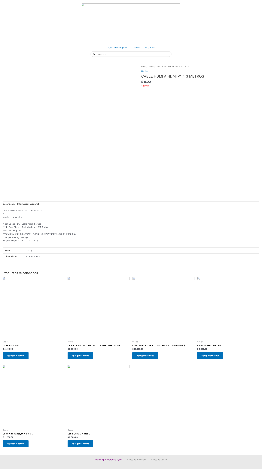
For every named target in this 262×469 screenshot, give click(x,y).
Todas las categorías (117, 47)
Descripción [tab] (9, 204)
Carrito (136, 47)
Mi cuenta (149, 47)
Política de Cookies (159, 459)
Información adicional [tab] (28, 204)
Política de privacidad (136, 459)
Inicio (143, 66)
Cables (151, 66)
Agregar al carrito (15, 355)
